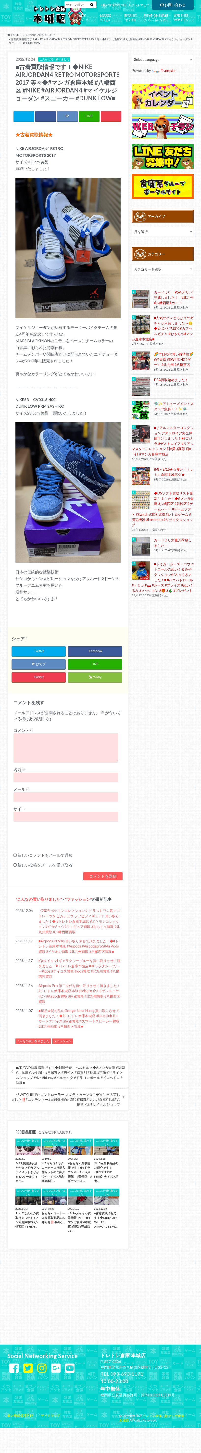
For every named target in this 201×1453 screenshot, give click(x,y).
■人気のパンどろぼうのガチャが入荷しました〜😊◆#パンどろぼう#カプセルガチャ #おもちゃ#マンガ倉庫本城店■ (163, 328)
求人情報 (130, 17)
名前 (19, 769)
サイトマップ (140, 5)
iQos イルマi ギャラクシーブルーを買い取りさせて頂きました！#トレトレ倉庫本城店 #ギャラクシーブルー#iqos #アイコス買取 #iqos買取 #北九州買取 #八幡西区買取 (79, 969)
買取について (80, 17)
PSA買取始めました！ (171, 380)
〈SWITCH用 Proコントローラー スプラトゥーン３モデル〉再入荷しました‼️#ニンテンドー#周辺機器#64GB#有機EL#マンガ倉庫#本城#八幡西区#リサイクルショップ (65, 1100)
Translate (168, 70)
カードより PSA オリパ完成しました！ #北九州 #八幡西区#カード (174, 297)
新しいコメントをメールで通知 (44, 855)
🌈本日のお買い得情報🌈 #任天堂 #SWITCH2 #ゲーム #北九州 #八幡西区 (174, 359)
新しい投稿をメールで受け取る (44, 865)
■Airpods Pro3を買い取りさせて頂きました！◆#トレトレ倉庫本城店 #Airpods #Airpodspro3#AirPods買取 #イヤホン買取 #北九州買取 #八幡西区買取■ (78, 946)
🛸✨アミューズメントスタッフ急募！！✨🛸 (174, 406)
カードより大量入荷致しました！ (173, 542)
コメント (23, 730)
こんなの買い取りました (38, 899)
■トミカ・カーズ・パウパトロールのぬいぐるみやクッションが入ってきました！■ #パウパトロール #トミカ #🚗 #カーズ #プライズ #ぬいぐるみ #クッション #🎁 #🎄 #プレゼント (163, 577)
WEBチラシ (181, 17)
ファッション (78, 899)
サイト (19, 808)
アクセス (105, 17)
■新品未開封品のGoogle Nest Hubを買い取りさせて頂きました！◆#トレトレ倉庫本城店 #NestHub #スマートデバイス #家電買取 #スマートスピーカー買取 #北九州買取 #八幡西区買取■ (78, 1019)
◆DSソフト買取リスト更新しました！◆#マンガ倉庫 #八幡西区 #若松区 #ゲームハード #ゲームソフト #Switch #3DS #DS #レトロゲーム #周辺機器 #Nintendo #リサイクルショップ (163, 509)
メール (21, 789)
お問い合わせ (175, 5)
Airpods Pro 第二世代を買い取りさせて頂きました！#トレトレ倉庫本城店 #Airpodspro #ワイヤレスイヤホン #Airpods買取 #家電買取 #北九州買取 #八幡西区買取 (79, 994)
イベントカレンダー (156, 17)
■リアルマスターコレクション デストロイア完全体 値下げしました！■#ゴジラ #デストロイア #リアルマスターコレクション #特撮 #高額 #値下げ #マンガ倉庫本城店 (163, 441)
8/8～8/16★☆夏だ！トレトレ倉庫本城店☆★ (174, 472)
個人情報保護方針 (114, 5)
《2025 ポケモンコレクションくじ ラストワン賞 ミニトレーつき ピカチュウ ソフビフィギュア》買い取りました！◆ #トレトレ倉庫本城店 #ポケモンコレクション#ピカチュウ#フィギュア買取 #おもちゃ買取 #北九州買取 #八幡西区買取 (79, 921)
